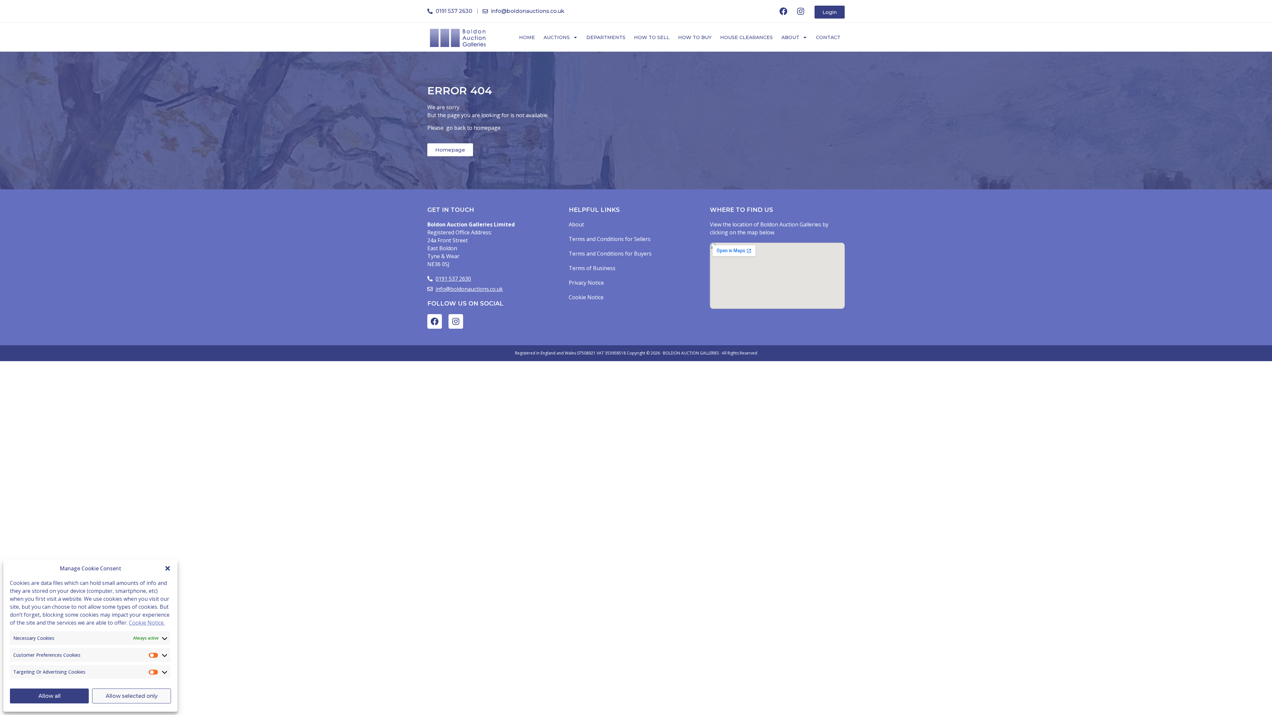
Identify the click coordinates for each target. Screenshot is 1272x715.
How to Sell (651, 37)
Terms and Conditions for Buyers (610, 253)
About (790, 37)
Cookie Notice (586, 297)
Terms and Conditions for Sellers (610, 239)
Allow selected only (132, 696)
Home (527, 37)
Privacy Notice (586, 282)
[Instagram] (800, 11)
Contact (828, 37)
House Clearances (746, 37)
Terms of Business (592, 268)
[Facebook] (783, 11)
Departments (605, 37)
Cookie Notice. (147, 622)
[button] (167, 568)
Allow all (49, 696)
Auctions (557, 37)
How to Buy (695, 37)
